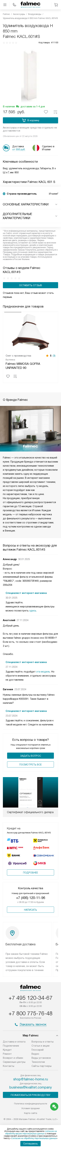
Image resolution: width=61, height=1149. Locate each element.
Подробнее (30, 872)
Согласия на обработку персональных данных (34, 1138)
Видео (35, 1053)
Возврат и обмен (13, 1058)
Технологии (38, 1062)
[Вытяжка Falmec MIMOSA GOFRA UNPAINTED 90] (30, 332)
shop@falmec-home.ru (30, 1079)
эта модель (43, 671)
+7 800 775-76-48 (30, 1013)
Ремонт (7, 1053)
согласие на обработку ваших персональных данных (31, 1132)
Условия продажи (30, 1108)
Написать (30, 909)
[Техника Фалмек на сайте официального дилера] (30, 4)
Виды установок (41, 1058)
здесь (32, 610)
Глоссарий (38, 1049)
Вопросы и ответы (43, 1041)
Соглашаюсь (30, 1143)
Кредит (7, 1049)
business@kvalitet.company (30, 1087)
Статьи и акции (40, 1045)
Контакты (8, 1066)
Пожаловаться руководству (30, 1095)
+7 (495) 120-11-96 (30, 898)
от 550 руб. (18, 149)
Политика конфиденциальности (30, 1103)
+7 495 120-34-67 (30, 998)
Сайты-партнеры (42, 1066)
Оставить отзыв (30, 285)
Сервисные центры (14, 1062)
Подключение (11, 1045)
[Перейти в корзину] (56, 5)
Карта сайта (30, 1113)
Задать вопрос (30, 755)
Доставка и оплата (14, 1041)
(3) (54, 355)
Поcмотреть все (30, 764)
